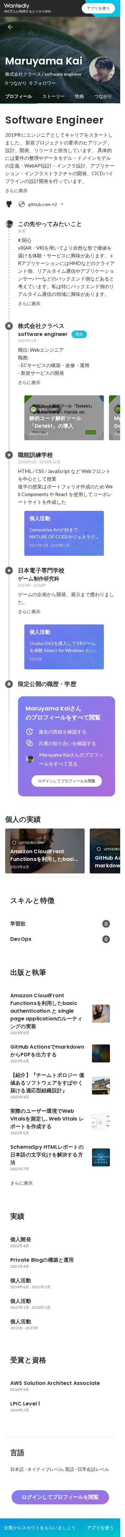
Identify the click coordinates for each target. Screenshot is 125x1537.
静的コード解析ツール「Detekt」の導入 (55, 422)
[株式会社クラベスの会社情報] (9, 326)
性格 (79, 96)
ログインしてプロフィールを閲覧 (67, 781)
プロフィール (18, 96)
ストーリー (53, 96)
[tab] (18, 96)
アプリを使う (98, 8)
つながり (103, 96)
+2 (42, 204)
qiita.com (48, 409)
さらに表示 (16, 190)
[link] (64, 417)
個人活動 (39, 518)
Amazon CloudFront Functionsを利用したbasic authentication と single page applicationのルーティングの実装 (43, 855)
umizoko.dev (31, 842)
